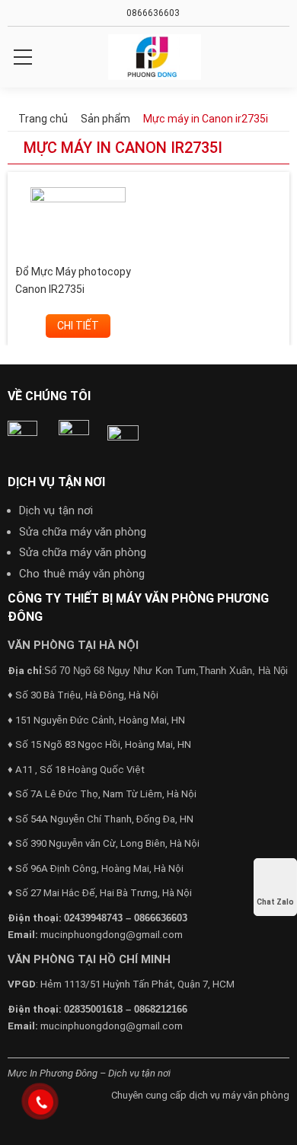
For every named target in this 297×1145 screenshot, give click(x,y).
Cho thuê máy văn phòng (82, 573)
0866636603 (152, 13)
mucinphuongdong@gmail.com (111, 934)
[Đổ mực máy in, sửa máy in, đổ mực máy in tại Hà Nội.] (154, 57)
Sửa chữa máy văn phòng (82, 532)
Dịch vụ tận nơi (56, 510)
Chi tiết (78, 326)
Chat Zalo (275, 902)
